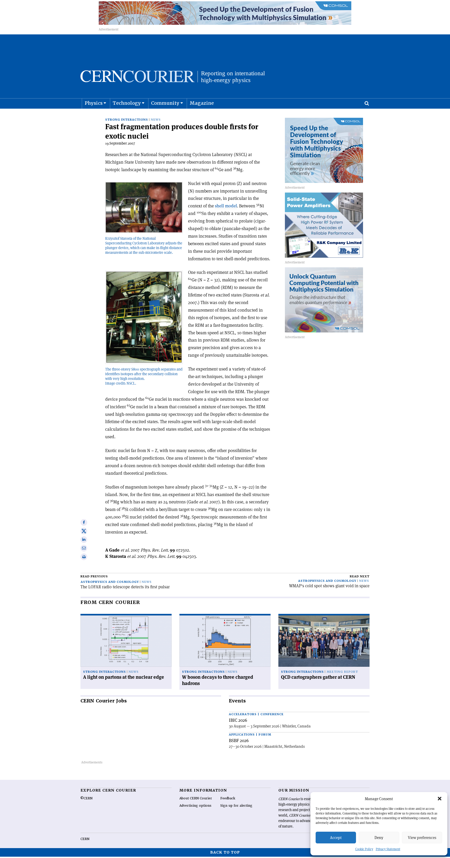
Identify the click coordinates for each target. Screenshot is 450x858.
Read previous (94, 576)
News (156, 120)
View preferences (422, 837)
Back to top (225, 852)
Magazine (202, 103)
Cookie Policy (364, 849)
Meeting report (342, 672)
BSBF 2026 (239, 740)
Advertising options (195, 806)
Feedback (227, 798)
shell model (226, 206)
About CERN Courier (195, 798)
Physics (94, 103)
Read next (360, 576)
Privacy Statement (388, 849)
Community (165, 103)
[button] (439, 798)
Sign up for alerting (236, 806)
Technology (127, 103)
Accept (336, 837)
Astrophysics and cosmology (110, 582)
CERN (84, 839)
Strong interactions (126, 120)
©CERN (86, 798)
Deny (378, 837)
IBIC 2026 (238, 720)
